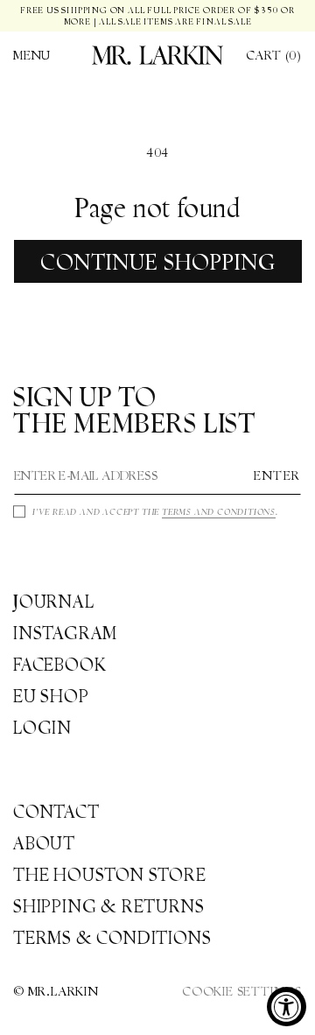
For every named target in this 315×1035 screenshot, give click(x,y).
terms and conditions (219, 512)
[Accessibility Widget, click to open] (286, 1006)
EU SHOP (51, 696)
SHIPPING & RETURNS (108, 906)
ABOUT (44, 843)
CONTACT (56, 811)
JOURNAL (53, 601)
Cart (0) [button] (274, 55)
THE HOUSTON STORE (109, 874)
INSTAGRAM (65, 633)
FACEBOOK (59, 664)
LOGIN (42, 727)
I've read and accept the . (155, 512)
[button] (32, 55)
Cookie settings (242, 991)
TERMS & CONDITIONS (112, 937)
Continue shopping (158, 262)
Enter (277, 475)
